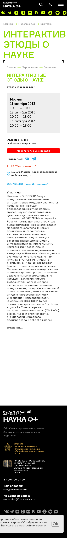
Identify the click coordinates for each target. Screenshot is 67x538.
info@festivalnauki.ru (15, 489)
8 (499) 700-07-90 (14, 479)
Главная (8, 23)
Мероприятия (27, 23)
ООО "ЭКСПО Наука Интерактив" (27, 183)
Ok (55, 523)
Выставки (46, 23)
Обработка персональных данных (23, 428)
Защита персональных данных (21, 432)
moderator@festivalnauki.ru (19, 499)
